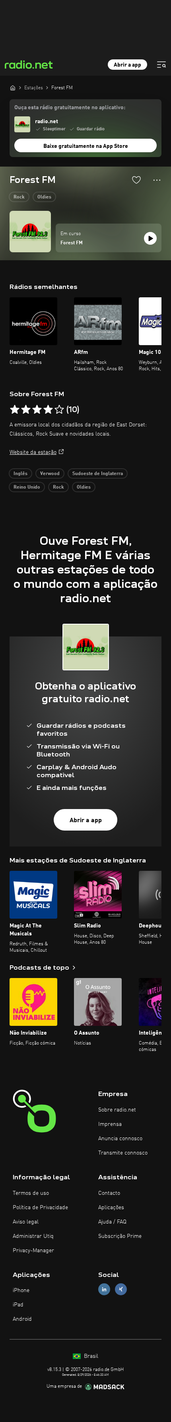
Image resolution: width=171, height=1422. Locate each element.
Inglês (20, 473)
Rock (19, 197)
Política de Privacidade (40, 1207)
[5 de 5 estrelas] (59, 409)
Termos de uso (31, 1193)
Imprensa (110, 1124)
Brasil (90, 1356)
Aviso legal (26, 1222)
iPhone (21, 1290)
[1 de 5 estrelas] (14, 409)
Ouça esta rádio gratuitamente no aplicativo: (69, 107)
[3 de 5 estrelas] (37, 409)
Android (22, 1319)
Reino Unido (27, 487)
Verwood (50, 473)
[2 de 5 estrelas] (25, 409)
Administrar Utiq (33, 1236)
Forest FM (71, 243)
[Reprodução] (150, 238)
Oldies (44, 197)
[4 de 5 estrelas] (48, 409)
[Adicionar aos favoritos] (136, 179)
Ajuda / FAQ (112, 1222)
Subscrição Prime (120, 1236)
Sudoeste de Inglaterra (97, 473)
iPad (18, 1305)
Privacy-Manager (33, 1250)
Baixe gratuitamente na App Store (85, 146)
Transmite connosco (123, 1153)
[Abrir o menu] (161, 64)
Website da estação (33, 452)
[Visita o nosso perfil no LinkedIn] (104, 1289)
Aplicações (111, 1207)
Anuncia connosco (120, 1138)
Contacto (109, 1193)
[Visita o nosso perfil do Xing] (121, 1289)
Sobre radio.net (117, 1110)
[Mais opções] (156, 180)
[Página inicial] (13, 87)
